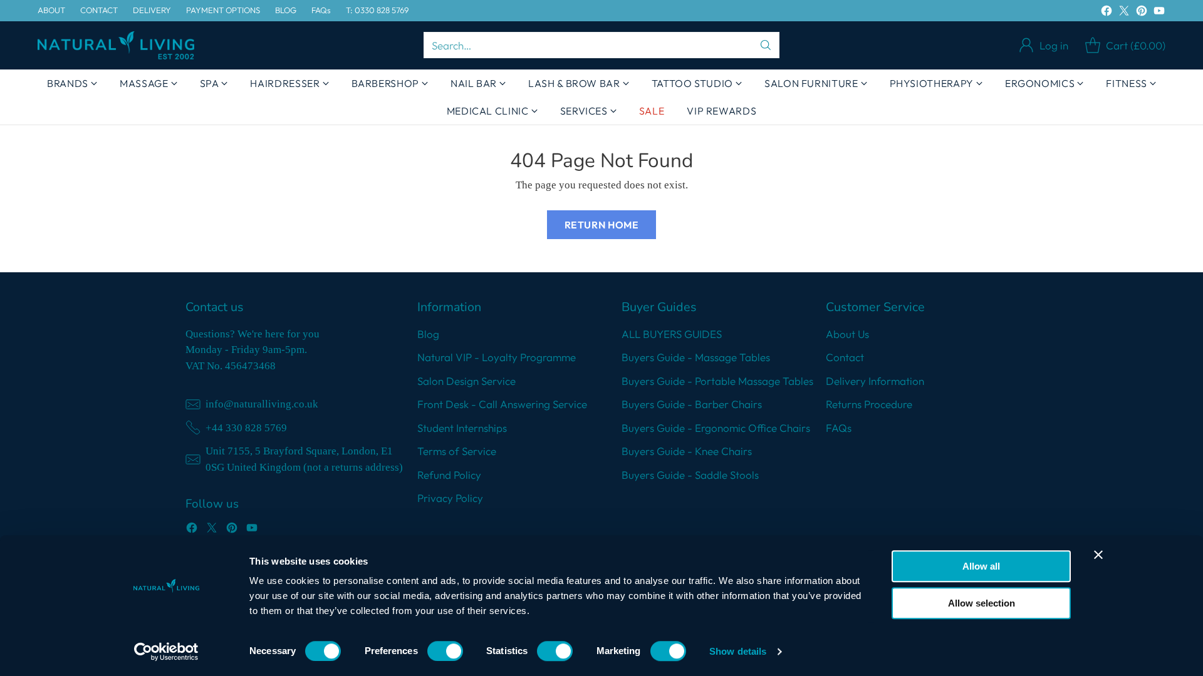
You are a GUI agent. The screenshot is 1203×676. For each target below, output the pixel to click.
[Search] (765, 45)
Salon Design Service (466, 380)
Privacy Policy (450, 497)
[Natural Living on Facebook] (1106, 12)
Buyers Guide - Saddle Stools (690, 474)
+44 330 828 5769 (246, 428)
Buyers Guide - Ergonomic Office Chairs (716, 427)
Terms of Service (456, 451)
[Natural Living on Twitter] (1124, 12)
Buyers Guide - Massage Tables (696, 357)
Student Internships (462, 427)
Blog (428, 334)
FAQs (838, 427)
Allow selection (981, 603)
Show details (737, 651)
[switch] (445, 651)
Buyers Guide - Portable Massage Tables (717, 380)
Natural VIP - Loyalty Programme (496, 357)
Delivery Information (875, 380)
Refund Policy (449, 474)
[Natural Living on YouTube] (1159, 12)
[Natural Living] (116, 45)
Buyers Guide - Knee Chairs (687, 451)
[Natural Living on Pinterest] (1141, 12)
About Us (847, 334)
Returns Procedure (869, 404)
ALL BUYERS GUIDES (672, 334)
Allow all (981, 566)
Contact (845, 357)
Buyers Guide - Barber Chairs (692, 404)
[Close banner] (1098, 554)
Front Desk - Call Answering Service (502, 404)
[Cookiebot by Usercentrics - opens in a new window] (166, 651)
